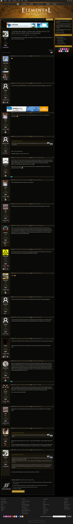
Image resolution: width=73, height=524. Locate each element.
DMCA (40, 522)
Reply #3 (13, 112)
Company (45, 499)
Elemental (23, 502)
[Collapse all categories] (71, 37)
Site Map (43, 522)
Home (3, 28)
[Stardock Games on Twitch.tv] (65, 49)
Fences (2, 505)
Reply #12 (13, 317)
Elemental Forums (31, 35)
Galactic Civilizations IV (25, 504)
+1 (5, 150)
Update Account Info (67, 508)
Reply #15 (13, 384)
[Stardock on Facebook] (60, 49)
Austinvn (6, 435)
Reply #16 (13, 406)
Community (14, 0)
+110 (5, 127)
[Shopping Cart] (70, 1)
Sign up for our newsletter (46, 516)
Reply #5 (13, 157)
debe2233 (5, 304)
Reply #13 (13, 338)
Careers (44, 505)
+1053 (6, 68)
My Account (66, 502)
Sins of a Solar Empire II (25, 505)
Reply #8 (13, 225)
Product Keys (66, 505)
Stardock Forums (36, 56)
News (19, 0)
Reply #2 (13, 83)
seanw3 (5, 391)
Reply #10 (13, 273)
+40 (5, 45)
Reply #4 (13, 136)
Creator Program (45, 510)
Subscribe (69, 516)
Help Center (66, 501)
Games (9, 0)
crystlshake (5, 164)
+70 (5, 240)
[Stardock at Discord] (61, 51)
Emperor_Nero (5, 143)
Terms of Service (35, 522)
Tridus (5, 119)
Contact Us (45, 511)
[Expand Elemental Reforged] (55, 37)
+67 (5, 97)
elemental (50, 50)
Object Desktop (3, 501)
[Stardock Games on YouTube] (62, 49)
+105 (5, 375)
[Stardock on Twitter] (58, 49)
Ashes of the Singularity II (26, 501)
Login (12, 21)
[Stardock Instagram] (67, 49)
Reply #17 (13, 428)
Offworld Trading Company (26, 510)
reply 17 (21, 454)
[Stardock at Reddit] (59, 51)
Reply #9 (13, 249)
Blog (22, 0)
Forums (44, 513)
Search (9, 21)
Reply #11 (13, 297)
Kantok (5, 90)
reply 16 (22, 432)
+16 (5, 218)
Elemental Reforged (11, 28)
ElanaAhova (5, 368)
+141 (5, 399)
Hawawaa (5, 280)
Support (26, 0)
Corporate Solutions (4, 502)
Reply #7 (13, 203)
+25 (5, 441)
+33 (5, 287)
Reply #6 (13, 180)
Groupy (2, 510)
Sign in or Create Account (18, 491)
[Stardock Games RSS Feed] (68, 51)
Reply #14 (13, 360)
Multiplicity (2, 508)
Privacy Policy (30, 522)
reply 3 (20, 141)
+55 (5, 351)
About (44, 501)
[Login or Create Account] (68, 1)
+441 (5, 263)
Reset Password (66, 507)
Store (54, 4)
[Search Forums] (72, 1)
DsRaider (5, 232)
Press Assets (45, 508)
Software (5, 0)
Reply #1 (13, 56)
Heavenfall (5, 256)
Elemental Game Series (23, 28)
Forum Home (5, 21)
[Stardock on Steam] (69, 49)
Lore (31, 4)
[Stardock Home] (1, 1)
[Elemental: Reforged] (36, 11)
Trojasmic (5, 38)
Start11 (2, 504)
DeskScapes (3, 507)
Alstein (5, 345)
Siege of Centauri (24, 511)
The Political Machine (25, 508)
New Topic (49, 19)
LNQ (6, 211)
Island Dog (5, 63)
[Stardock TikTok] (64, 51)
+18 (5, 331)
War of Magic (33, 28)
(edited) (42, 136)
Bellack (5, 324)
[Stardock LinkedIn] (66, 51)
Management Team (46, 504)
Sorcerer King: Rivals (25, 513)
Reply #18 (13, 449)
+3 (5, 172)
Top (52, 83)
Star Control (24, 507)
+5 (5, 311)
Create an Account (67, 504)
